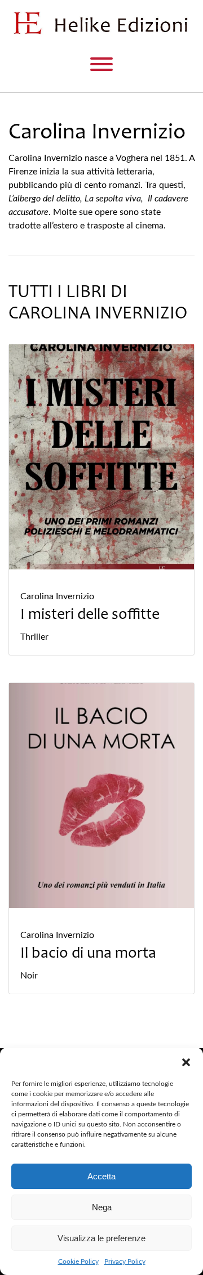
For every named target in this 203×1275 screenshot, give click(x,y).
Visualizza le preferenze (101, 1238)
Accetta (101, 1176)
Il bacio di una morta (88, 954)
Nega (102, 1207)
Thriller (34, 636)
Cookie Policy (78, 1261)
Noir (29, 975)
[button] (186, 1061)
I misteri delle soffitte (90, 615)
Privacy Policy (124, 1261)
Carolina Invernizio (57, 596)
